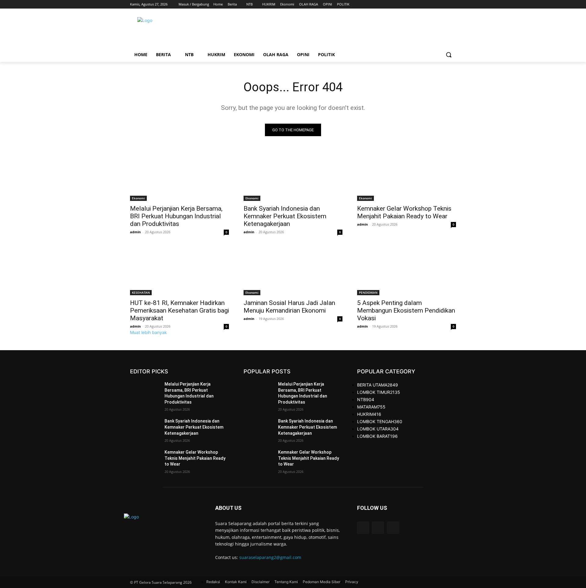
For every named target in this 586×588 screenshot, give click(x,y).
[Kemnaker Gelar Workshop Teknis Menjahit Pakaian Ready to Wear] (406, 176)
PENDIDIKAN (368, 292)
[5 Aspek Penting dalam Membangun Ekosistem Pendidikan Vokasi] (406, 270)
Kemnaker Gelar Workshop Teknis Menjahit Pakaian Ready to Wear (404, 212)
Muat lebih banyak (148, 332)
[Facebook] (435, 4)
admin (135, 232)
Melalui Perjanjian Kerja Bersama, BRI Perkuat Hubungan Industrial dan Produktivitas (176, 216)
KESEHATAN (141, 292)
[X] (443, 4)
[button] (448, 54)
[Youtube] (452, 4)
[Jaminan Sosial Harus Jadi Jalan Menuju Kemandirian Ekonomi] (293, 270)
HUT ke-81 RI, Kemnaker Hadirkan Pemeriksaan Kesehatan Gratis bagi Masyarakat (179, 310)
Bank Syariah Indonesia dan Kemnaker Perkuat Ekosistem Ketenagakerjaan (285, 216)
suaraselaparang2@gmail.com (270, 557)
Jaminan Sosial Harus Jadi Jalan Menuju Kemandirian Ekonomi (289, 306)
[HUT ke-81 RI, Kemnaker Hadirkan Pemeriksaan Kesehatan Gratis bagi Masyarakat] (179, 270)
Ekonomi (138, 198)
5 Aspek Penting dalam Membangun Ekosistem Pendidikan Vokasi (406, 310)
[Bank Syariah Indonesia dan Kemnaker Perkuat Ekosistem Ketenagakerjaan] (293, 176)
